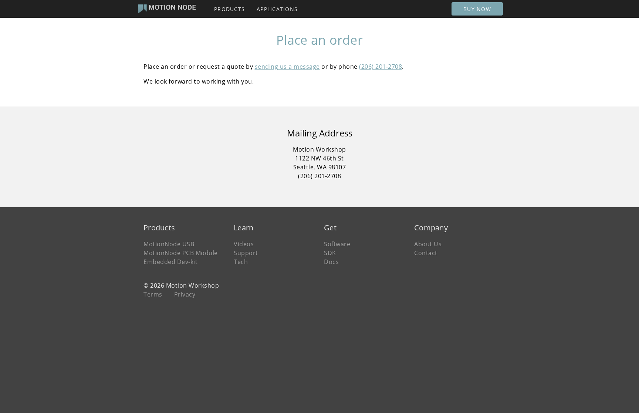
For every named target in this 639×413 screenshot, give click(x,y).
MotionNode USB (168, 244)
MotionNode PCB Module (180, 253)
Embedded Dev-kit (170, 262)
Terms (152, 294)
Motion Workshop (192, 285)
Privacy (185, 294)
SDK (330, 253)
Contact (425, 253)
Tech (241, 262)
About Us (428, 244)
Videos (244, 244)
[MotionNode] (166, 9)
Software (337, 244)
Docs (331, 262)
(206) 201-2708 (380, 66)
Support (246, 253)
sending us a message (287, 66)
